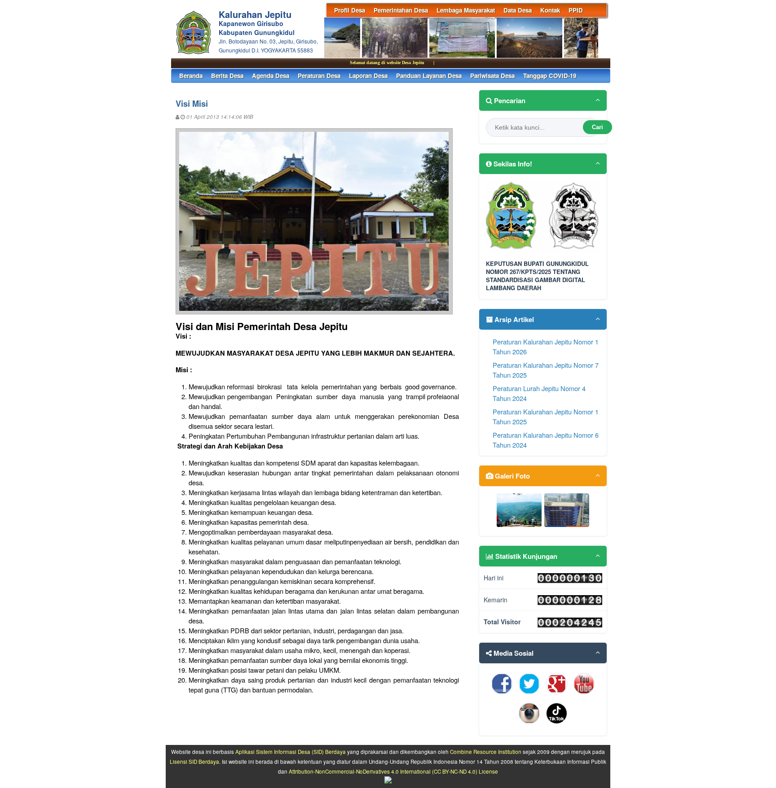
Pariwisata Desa (492, 75)
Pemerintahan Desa (401, 10)
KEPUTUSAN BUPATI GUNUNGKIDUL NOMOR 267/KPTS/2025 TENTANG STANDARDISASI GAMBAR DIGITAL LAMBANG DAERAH (537, 276)
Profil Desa (349, 10)
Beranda (191, 75)
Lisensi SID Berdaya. (195, 761)
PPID (576, 10)
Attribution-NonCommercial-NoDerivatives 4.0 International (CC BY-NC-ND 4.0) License (393, 771)
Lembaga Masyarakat (465, 10)
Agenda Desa (270, 75)
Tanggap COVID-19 (549, 75)
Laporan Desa (368, 75)
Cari (597, 127)
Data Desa (517, 10)
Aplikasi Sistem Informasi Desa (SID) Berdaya (290, 751)
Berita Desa (227, 75)
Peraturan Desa (319, 75)
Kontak (550, 10)
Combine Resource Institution (485, 751)
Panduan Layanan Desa (429, 75)
